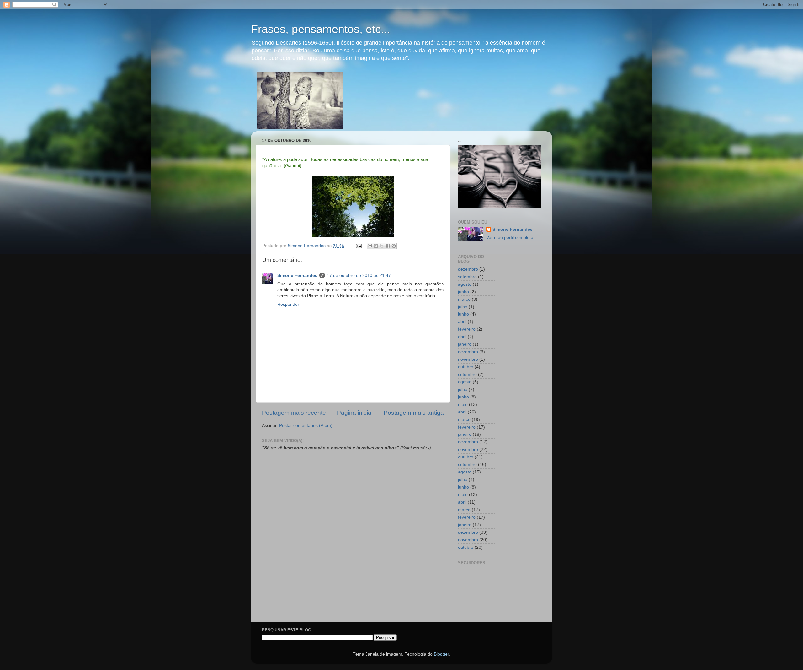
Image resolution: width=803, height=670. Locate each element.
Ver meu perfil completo (509, 237)
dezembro (468, 269)
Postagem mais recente (294, 412)
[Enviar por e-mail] (370, 246)
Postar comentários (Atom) (305, 425)
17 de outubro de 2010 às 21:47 (359, 275)
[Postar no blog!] (376, 246)
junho (463, 291)
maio (463, 404)
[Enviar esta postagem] (358, 245)
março (464, 299)
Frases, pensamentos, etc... (320, 29)
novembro (468, 359)
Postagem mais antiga (414, 412)
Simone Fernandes (297, 275)
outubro (465, 367)
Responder (288, 304)
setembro (467, 276)
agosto (464, 284)
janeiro (464, 344)
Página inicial (355, 412)
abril (462, 321)
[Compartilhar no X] (382, 246)
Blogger (441, 654)
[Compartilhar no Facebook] (388, 246)
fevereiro (467, 329)
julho (462, 307)
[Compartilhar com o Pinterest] (394, 246)
